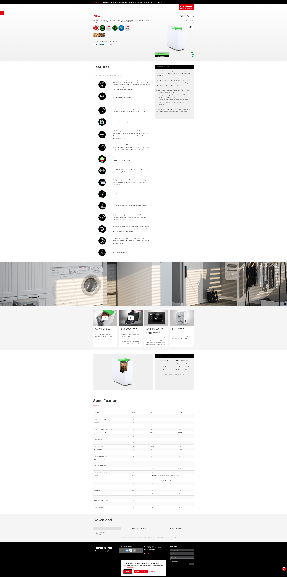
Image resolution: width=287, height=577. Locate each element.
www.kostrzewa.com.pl (149, 551)
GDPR (125, 546)
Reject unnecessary (140, 571)
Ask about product (162, 56)
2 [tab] (144, 305)
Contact (148, 553)
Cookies (120, 546)
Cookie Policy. (130, 567)
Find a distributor (161, 53)
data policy (188, 560)
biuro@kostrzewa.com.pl (149, 549)
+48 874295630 (105, 2)
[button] (2, 13)
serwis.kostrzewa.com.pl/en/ (120, 2)
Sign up (191, 563)
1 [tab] (142, 305)
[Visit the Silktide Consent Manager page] (162, 571)
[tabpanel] (143, 284)
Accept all (128, 571)
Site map (130, 546)
